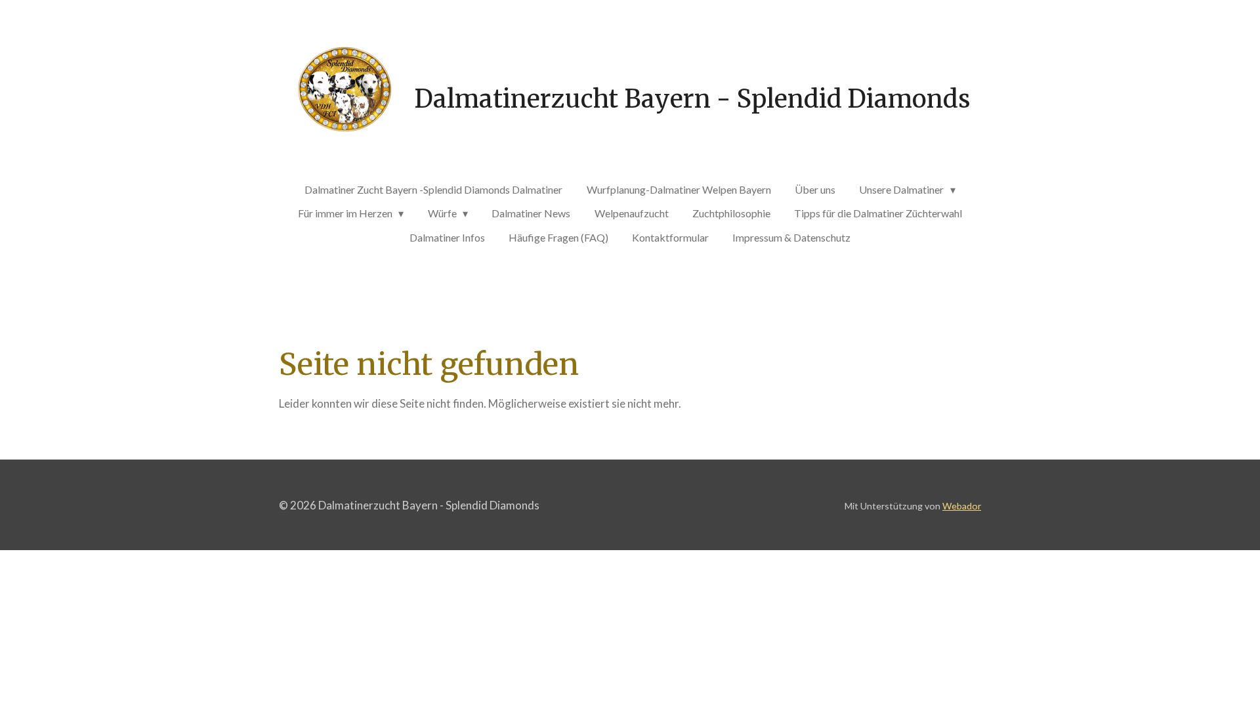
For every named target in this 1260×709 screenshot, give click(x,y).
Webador (961, 505)
